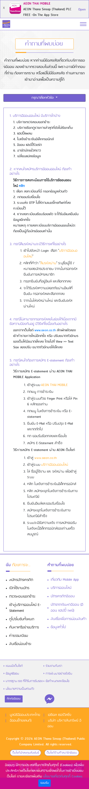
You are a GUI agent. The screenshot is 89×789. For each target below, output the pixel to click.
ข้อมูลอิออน (12, 673)
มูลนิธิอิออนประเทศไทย (25, 715)
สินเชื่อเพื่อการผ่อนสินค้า (68, 619)
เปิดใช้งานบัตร (19, 588)
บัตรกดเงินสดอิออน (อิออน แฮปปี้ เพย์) (67, 608)
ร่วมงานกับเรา (54, 666)
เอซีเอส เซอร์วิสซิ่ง (59, 715)
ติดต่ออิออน (14, 699)
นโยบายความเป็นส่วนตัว (20, 689)
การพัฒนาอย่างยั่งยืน (59, 673)
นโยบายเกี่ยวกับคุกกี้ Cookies (62, 776)
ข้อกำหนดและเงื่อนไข (57, 681)
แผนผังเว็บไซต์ (14, 666)
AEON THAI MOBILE (54, 385)
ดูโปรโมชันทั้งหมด (21, 619)
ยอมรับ (44, 783)
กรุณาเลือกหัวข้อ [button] (43, 97)
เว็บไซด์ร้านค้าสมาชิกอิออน (62, 752)
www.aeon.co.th (45, 330)
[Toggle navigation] (83, 24)
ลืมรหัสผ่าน (48, 263)
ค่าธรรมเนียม (18, 636)
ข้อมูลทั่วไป (58, 627)
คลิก (22, 186)
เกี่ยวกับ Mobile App (65, 580)
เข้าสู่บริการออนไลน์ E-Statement (25, 608)
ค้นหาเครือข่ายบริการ (24, 627)
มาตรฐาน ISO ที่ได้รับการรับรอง (24, 681)
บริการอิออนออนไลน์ (54, 465)
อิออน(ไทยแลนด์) (20, 720)
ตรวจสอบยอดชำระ (22, 597)
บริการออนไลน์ (61, 588)
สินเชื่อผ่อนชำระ (20, 644)
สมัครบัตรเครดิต (21, 580)
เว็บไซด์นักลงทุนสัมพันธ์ (25, 752)
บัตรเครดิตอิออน (63, 596)
